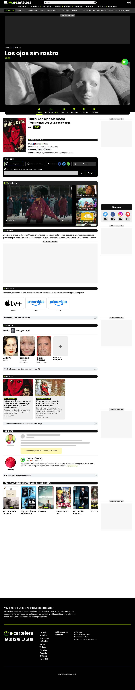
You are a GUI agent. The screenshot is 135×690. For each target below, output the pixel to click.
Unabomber (32, 10)
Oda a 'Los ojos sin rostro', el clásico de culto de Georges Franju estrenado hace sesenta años (17, 404)
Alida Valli (7, 358)
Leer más (73, 466)
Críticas (101, 6)
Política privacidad (82, 634)
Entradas (112, 6)
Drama (47, 149)
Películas (47, 6)
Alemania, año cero (62, 512)
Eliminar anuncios (68, 15)
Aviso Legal (78, 632)
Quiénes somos (61, 632)
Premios (78, 6)
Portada (8, 48)
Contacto (59, 635)
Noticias (22, 6)
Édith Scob (25, 358)
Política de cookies (81, 637)
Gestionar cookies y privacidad (85, 639)
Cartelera (34, 6)
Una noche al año (89, 10)
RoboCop (42, 10)
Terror (39, 149)
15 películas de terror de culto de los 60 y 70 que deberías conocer (47, 403)
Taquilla (43, 653)
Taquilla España (21, 10)
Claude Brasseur (41, 359)
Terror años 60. (34, 458)
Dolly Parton (76, 10)
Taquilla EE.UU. (113, 10)
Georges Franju (23, 330)
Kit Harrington (66, 10)
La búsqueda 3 (124, 10)
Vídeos (67, 6)
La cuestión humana (78, 512)
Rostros (89, 6)
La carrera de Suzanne (9, 512)
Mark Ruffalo (101, 10)
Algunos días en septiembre (28, 512)
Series (58, 6)
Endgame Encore (53, 10)
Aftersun (42, 511)
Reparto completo (57, 358)
